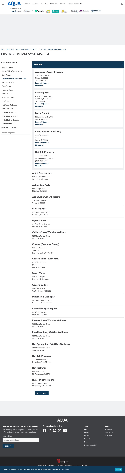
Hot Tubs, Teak (7, 108)
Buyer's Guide (7, 49)
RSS (77, 466)
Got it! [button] (119, 469)
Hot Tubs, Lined (8, 101)
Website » (39, 85)
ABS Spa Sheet (7, 67)
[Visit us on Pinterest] (54, 430)
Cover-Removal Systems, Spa (52, 49)
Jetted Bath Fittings (9, 112)
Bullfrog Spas (42, 92)
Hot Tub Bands (7, 93)
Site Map (84, 466)
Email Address (8, 436)
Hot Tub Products (44, 152)
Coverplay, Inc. (40, 285)
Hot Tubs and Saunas (26, 49)
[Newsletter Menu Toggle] (122, 3)
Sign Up (8, 446)
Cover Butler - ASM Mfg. (48, 131)
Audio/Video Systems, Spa (12, 71)
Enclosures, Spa (8, 82)
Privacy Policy (69, 466)
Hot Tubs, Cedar (8, 97)
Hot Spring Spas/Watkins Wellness (51, 344)
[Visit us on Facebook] (44, 430)
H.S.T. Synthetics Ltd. (43, 379)
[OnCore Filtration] (17, 11)
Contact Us (50, 466)
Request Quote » (42, 83)
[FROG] (48, 11)
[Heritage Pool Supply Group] (95, 11)
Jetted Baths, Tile (8, 123)
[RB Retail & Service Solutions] (65, 11)
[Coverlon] (55, 11)
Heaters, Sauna (8, 90)
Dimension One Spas (43, 296)
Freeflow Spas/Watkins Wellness (50, 332)
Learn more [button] (65, 469)
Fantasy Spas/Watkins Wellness (49, 320)
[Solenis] (40, 11)
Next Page (41, 393)
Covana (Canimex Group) (45, 244)
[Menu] (3, 3)
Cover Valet (38, 273)
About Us (41, 466)
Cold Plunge (6, 75)
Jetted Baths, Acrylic (10, 116)
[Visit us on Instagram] (49, 430)
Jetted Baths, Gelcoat (10, 120)
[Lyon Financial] (28, 11)
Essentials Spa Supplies (44, 308)
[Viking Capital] (84, 11)
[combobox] (15, 132)
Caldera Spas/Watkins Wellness (49, 232)
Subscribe (59, 466)
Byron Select (42, 113)
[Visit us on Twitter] (60, 430)
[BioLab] (74, 11)
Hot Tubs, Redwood (9, 105)
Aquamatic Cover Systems (49, 72)
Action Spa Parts (41, 185)
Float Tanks (6, 86)
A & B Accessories (42, 173)
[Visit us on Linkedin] (65, 430)
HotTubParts (39, 368)
